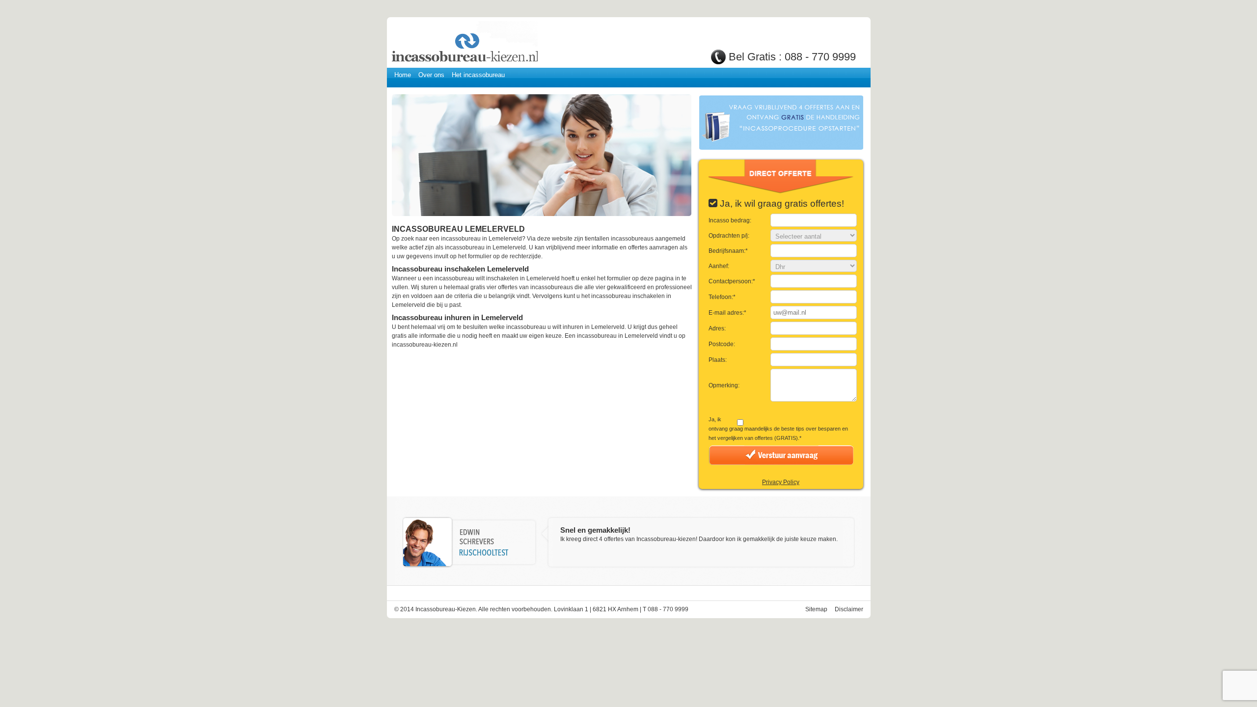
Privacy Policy (780, 482)
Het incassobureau (478, 75)
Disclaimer (849, 609)
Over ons (431, 75)
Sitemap (816, 609)
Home (402, 75)
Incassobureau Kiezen (464, 43)
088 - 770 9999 (820, 57)
